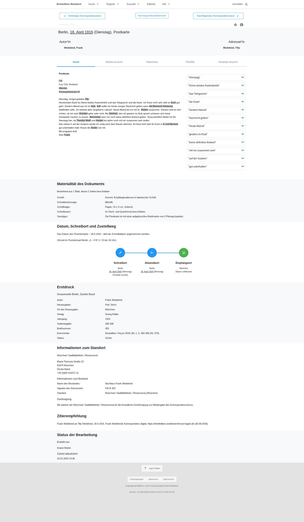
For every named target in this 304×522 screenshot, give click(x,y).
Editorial (151, 4)
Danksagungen (136, 479)
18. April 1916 (81, 32)
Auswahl (133, 4)
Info (166, 4)
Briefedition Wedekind (69, 4)
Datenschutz (168, 479)
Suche (93, 4)
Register (113, 4)
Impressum (153, 479)
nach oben (154, 468)
